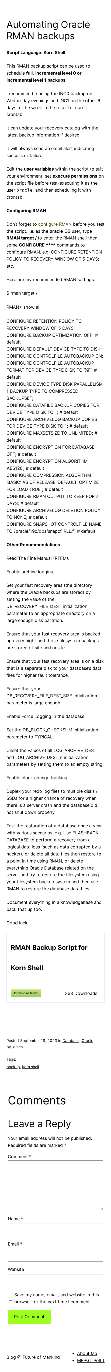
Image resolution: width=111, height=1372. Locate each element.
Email (15, 1244)
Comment (19, 1156)
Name (15, 1218)
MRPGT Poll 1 (91, 1360)
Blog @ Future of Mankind (33, 1357)
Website (16, 1269)
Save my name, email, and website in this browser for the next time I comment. (56, 1298)
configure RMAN (55, 224)
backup (13, 1066)
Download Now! (26, 993)
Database (71, 1040)
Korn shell (30, 1066)
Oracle (87, 1040)
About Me (87, 1353)
